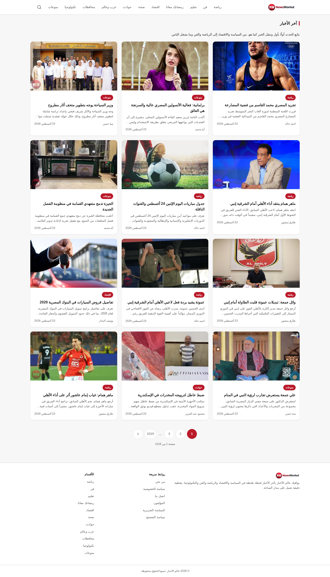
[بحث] (39, 7)
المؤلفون (159, 503)
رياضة (218, 7)
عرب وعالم (109, 7)
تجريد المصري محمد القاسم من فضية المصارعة (260, 105)
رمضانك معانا (175, 7)
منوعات (53, 7)
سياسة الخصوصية (154, 489)
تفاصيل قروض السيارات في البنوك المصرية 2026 (76, 302)
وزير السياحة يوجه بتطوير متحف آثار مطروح (80, 105)
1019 (150, 434)
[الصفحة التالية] (138, 434)
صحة (141, 7)
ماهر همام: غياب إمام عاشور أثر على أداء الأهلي (78, 395)
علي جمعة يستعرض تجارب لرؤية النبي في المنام (260, 395)
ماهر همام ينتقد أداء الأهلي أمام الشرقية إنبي (263, 204)
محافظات (89, 7)
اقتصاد (155, 7)
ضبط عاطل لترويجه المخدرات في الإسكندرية (171, 395)
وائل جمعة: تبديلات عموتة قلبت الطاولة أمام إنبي (260, 302)
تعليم (193, 7)
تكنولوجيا (70, 7)
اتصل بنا (160, 496)
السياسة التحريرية (154, 510)
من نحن (160, 481)
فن (205, 7)
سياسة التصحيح (155, 517)
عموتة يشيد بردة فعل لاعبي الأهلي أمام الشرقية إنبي (166, 302)
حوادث (127, 7)
